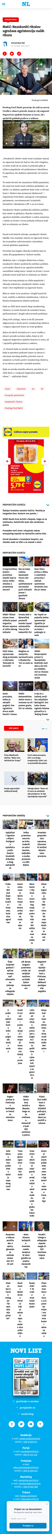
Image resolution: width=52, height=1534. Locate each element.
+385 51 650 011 (30, 1442)
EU (33, 389)
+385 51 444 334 (30, 1454)
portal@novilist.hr (30, 1451)
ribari (7, 389)
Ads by (44, 147)
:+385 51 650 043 (30, 1470)
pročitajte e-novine (27, 1401)
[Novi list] (26, 4)
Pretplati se (28, 1525)
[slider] (26, 140)
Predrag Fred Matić (14, 408)
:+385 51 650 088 (30, 1487)
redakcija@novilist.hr (29, 1438)
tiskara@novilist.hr (30, 1499)
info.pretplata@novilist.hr (26, 1467)
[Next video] (14, 143)
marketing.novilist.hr (29, 1480)
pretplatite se (27, 1407)
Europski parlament (14, 395)
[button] (44, 461)
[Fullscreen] (45, 143)
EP (42, 389)
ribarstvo (21, 389)
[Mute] (21, 143)
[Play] (6, 143)
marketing (27, 1413)
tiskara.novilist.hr (28, 1496)
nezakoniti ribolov (13, 401)
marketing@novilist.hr (30, 1483)
